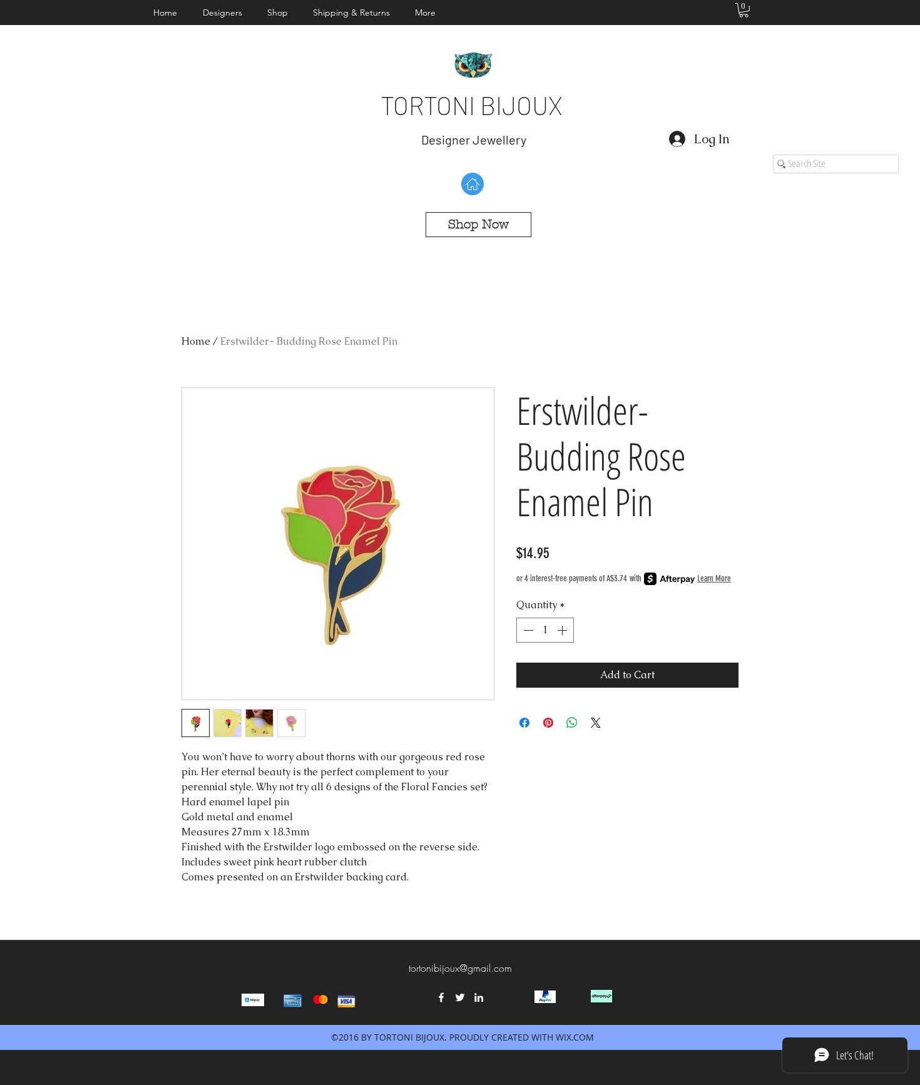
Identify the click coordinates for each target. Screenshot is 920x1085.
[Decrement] (527, 630)
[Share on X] (595, 722)
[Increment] (563, 630)
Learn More (714, 578)
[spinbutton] (545, 630)
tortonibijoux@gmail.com (460, 968)
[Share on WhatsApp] (572, 722)
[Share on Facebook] (524, 722)
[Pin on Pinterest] (548, 722)
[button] (225, 12)
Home (195, 341)
